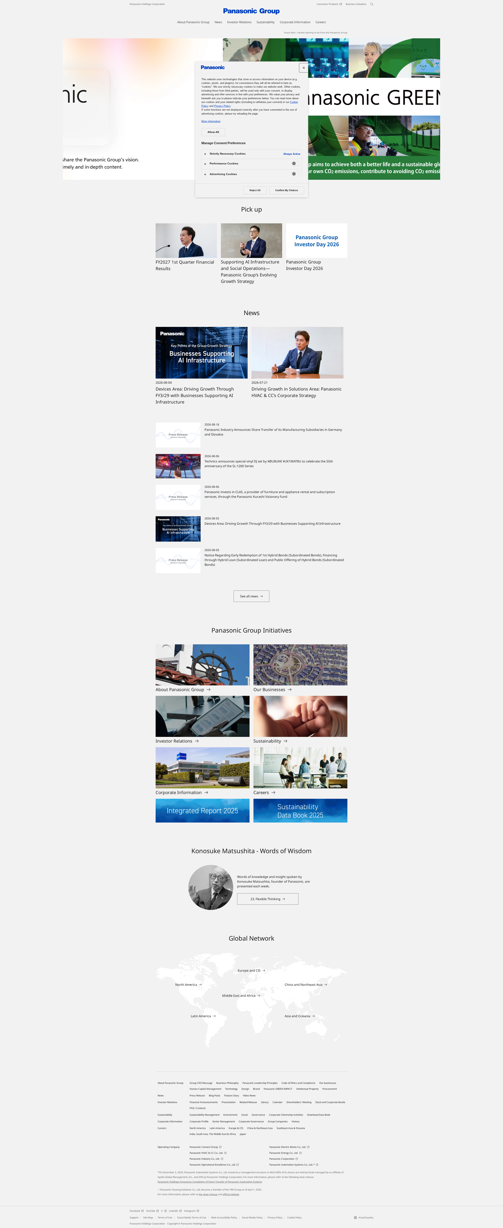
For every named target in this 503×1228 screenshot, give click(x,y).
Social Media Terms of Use (191, 1217)
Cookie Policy (294, 1217)
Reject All (255, 190)
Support (134, 1217)
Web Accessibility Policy (224, 1217)
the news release (208, 1194)
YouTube (150, 1210)
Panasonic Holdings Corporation (147, 4)
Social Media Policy (252, 1217)
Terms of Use (165, 1217)
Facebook (135, 1210)
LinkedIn (173, 1210)
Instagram (190, 1210)
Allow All (213, 132)
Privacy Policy (275, 1217)
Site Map (148, 1217)
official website (231, 1194)
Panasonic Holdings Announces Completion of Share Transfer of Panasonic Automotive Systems (210, 1181)
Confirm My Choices (286, 190)
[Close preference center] (303, 67)
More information (210, 121)
